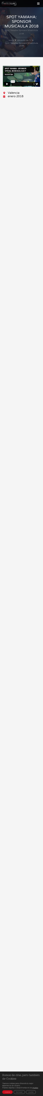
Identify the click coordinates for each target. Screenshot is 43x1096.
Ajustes (30, 1092)
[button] (38, 4)
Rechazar (19, 1092)
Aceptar (7, 1092)
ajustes (35, 1088)
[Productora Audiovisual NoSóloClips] (9, 3)
